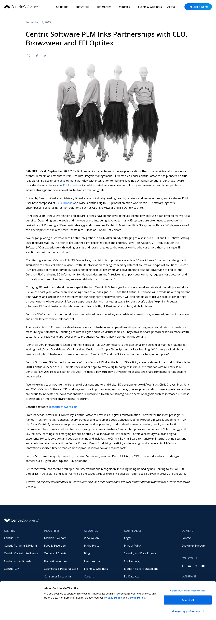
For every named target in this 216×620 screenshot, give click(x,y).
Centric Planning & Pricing (20, 545)
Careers (89, 576)
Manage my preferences (186, 611)
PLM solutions (72, 185)
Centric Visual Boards (17, 561)
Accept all (188, 600)
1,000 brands (64, 203)
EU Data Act (131, 576)
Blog (87, 553)
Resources (123, 7)
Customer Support (193, 545)
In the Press (91, 545)
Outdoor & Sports (55, 553)
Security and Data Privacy (140, 553)
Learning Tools (93, 561)
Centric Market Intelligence (21, 553)
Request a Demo (198, 7)
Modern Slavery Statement (141, 569)
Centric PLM (11, 538)
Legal (127, 538)
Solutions (62, 7)
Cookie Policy (136, 597)
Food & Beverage (55, 545)
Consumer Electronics (58, 576)
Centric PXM (11, 569)
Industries (82, 7)
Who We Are (92, 538)
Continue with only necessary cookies (188, 591)
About (171, 7)
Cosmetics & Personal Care (61, 569)
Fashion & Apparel (55, 538)
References (104, 7)
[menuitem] (21, 538)
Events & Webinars (150, 7)
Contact (186, 538)
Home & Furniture (55, 561)
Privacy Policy (113, 597)
